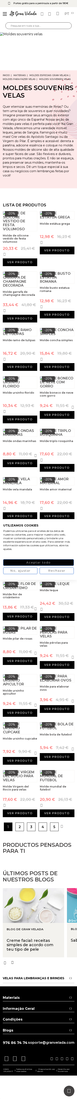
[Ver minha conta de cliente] (50, 14)
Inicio (6, 75)
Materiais (19, 75)
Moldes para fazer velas (19, 79)
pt (67, 14)
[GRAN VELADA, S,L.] (23, 14)
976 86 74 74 (15, 1043)
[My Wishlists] (42, 14)
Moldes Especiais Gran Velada (49, 75)
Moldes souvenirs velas (55, 79)
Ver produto (20, 262)
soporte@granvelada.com (51, 1043)
